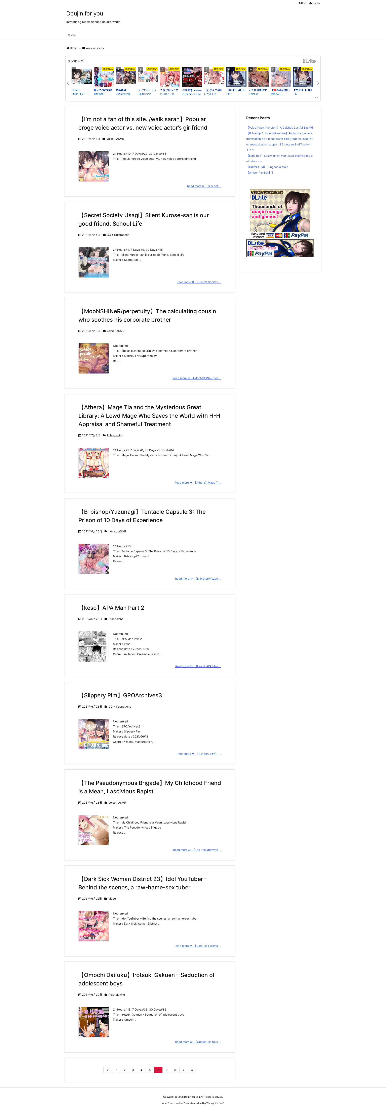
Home (73, 48)
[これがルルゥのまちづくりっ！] (170, 77)
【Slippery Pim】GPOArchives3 (120, 695)
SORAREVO (78, 93)
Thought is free (215, 1103)
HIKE (229, 93)
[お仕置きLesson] (192, 77)
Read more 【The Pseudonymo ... (197, 849)
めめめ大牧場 (123, 93)
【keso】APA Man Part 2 (111, 607)
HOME (75, 90)
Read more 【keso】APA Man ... (198, 666)
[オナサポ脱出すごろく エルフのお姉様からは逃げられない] (258, 77)
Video (112, 898)
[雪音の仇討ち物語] (104, 77)
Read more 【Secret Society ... (199, 282)
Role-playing (115, 435)
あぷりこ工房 (167, 93)
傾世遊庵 (98, 93)
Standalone (116, 619)
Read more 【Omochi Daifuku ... (198, 1041)
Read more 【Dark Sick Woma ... (198, 945)
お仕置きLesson (192, 90)
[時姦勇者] (126, 77)
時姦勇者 (121, 90)
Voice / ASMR (115, 138)
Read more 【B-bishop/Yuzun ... (198, 578)
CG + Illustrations (118, 234)
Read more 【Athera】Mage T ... (198, 482)
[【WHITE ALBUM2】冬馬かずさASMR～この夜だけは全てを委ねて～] (236, 77)
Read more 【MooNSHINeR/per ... (196, 378)
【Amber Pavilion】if (259, 172)
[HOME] (82, 77)
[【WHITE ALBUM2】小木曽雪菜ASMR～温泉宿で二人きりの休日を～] (303, 77)
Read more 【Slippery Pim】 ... (199, 753)
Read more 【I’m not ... (204, 186)
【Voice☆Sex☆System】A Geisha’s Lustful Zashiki (279, 127)
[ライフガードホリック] (148, 77)
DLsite (309, 61)
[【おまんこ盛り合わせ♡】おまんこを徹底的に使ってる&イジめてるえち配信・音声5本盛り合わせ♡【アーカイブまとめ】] (214, 77)
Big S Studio (144, 93)
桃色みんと (277, 93)
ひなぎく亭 (210, 93)
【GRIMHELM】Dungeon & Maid (267, 167)
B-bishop (253, 93)
